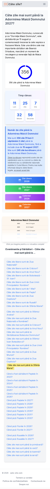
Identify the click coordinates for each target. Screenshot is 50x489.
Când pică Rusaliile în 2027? (20, 439)
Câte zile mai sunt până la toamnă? (24, 451)
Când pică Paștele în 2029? (20, 407)
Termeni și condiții (24, 478)
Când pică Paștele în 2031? (20, 414)
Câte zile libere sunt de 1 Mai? (21, 288)
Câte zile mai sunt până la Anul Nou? (25, 328)
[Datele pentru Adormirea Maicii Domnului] (25, 229)
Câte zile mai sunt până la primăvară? (25, 444)
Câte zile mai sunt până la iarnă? (22, 455)
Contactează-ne (38, 481)
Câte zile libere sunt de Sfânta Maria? (25, 306)
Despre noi (24, 484)
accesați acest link (22, 170)
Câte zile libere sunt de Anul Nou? (23, 272)
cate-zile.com (16, 473)
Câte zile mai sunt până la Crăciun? (24, 325)
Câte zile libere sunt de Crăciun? (22, 268)
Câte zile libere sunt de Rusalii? (22, 302)
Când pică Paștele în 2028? (20, 404)
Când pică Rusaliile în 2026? (20, 435)
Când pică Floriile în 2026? (19, 426)
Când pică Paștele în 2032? (20, 418)
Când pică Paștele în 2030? (20, 411)
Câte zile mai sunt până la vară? (22, 448)
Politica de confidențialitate (15, 481)
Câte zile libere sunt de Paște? (21, 292)
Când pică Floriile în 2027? (19, 430)
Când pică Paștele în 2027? (20, 400)
